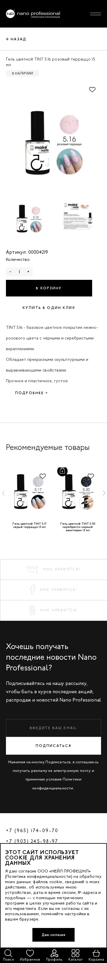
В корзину (49, 288)
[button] (3, 493)
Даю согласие (53, 934)
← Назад (16, 39)
